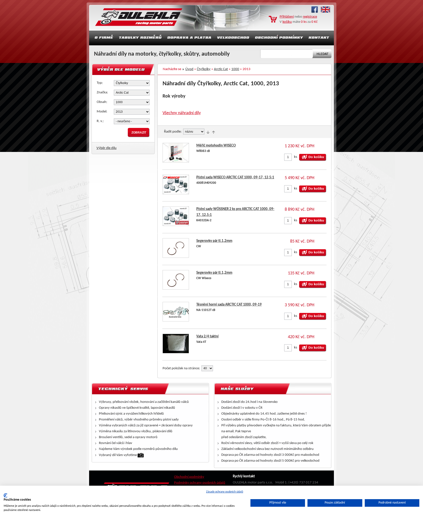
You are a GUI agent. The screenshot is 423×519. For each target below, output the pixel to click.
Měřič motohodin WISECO (216, 146)
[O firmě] (102, 38)
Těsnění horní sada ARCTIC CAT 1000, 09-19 (229, 305)
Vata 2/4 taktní (207, 336)
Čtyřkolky (204, 69)
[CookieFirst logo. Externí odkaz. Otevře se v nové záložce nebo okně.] (5, 495)
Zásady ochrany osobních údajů (224, 491)
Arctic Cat (221, 69)
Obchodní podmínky (189, 477)
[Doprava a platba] (189, 38)
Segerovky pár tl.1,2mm (214, 241)
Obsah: (102, 102)
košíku (287, 22)
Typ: (100, 83)
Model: (102, 111)
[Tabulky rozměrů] (140, 38)
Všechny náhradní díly (182, 113)
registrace (310, 17)
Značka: (102, 92)
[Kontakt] (319, 38)
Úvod (189, 69)
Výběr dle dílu (106, 148)
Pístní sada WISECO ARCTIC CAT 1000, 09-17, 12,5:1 (235, 177)
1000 (235, 69)
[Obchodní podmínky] (279, 38)
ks (295, 157)
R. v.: (100, 121)
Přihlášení (287, 17)
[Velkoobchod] (233, 38)
